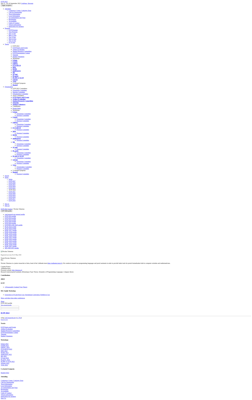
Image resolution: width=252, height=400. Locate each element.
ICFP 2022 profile (7, 211)
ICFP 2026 (12, 183)
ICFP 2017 (12, 199)
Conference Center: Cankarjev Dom (20, 10)
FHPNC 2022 (5, 347)
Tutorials (15, 55)
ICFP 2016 (12, 200)
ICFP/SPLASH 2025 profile (13, 225)
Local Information (14, 16)
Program (7, 28)
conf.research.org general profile (15, 214)
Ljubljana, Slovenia (27, 3)
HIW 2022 (4, 351)
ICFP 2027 (12, 181)
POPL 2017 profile (11, 230)
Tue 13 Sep (12, 37)
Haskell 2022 (5, 373)
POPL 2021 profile (11, 237)
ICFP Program (13, 30)
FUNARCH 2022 (6, 349)
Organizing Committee (20, 90)
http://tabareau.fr (17, 270)
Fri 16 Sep (12, 42)
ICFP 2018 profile (10, 218)
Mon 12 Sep (12, 35)
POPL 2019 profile (11, 234)
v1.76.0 (19, 318)
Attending (8, 9)
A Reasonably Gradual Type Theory (16, 287)
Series (10, 179)
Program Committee (23, 115)
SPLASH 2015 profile (12, 248)
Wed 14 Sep (12, 39)
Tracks (7, 44)
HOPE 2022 (5, 353)
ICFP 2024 (12, 186)
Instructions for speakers (16, 26)
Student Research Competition (22, 51)
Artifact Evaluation (18, 49)
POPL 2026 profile (11, 244)
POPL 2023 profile (11, 241)
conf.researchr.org (10, 318)
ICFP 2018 (12, 197)
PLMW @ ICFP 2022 (8, 361)
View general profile (6, 305)
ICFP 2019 (12, 195)
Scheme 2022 (5, 363)
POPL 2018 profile (11, 232)
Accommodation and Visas (17, 18)
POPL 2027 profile (11, 246)
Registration (12, 19)
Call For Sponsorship (15, 12)
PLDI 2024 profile (10, 227)
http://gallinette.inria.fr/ (55, 263)
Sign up (7, 205)
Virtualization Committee (20, 94)
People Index (17, 108)
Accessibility (13, 21)
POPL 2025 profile (11, 243)
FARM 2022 (5, 345)
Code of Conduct (14, 23)
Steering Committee (19, 92)
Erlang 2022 (4, 344)
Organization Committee (24, 167)
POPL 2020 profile (11, 236)
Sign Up (3, 398)
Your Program (13, 32)
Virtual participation (15, 25)
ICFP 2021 (12, 192)
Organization (9, 87)
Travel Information (14, 14)
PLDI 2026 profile (10, 228)
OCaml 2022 (5, 358)
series (10, 209)
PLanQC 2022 (5, 360)
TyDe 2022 (4, 365)
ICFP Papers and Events (20, 48)
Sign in (7, 204)
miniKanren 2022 (6, 354)
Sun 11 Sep (12, 33)
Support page (4, 319)
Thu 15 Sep (12, 41)
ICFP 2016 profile (10, 216)
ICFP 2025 (12, 184)
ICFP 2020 (12, 193)
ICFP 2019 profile (10, 220)
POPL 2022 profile (11, 239)
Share (2, 301)
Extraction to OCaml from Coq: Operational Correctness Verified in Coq (27, 295)
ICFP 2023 (12, 188)
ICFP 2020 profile (10, 221)
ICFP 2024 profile (10, 223)
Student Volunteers (18, 56)
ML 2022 (4, 356)
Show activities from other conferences (13, 298)
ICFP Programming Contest (21, 53)
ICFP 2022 (4, 209)
